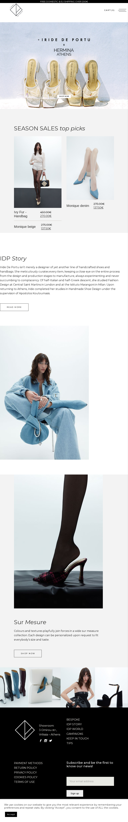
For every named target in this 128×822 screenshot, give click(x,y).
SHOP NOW (64, 96)
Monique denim (77, 206)
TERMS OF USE (24, 782)
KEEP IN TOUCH (77, 738)
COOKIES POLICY (25, 777)
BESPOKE (73, 719)
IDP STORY (74, 724)
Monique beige (25, 226)
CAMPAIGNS (74, 733)
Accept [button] (11, 814)
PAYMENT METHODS (28, 763)
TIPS (69, 743)
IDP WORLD (74, 729)
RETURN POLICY (25, 767)
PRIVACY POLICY (25, 772)
